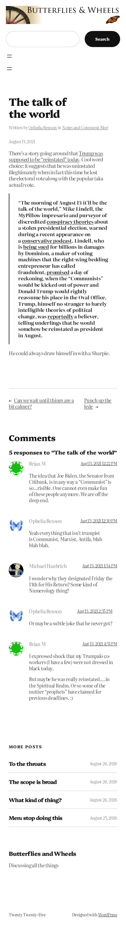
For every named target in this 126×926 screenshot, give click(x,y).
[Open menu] (9, 56)
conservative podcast (47, 240)
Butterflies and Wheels (42, 853)
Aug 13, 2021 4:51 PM (99, 644)
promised (58, 272)
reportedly (60, 316)
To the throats (27, 764)
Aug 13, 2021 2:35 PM (94, 611)
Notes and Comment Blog (85, 127)
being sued (36, 246)
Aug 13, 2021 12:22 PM (99, 463)
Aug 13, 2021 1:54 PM (99, 566)
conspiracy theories (70, 221)
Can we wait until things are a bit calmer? (41, 403)
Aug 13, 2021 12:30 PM (98, 521)
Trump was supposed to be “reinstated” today (56, 156)
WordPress (107, 915)
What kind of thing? (35, 800)
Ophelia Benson (42, 127)
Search (102, 39)
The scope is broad (33, 782)
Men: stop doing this (35, 818)
